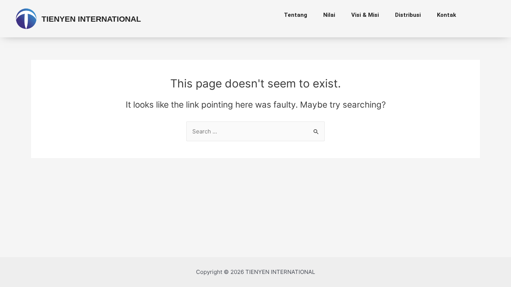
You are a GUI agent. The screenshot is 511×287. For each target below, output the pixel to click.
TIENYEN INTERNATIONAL (91, 19)
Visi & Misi (365, 15)
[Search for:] (255, 131)
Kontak (446, 15)
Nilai (329, 15)
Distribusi (408, 15)
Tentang (295, 15)
